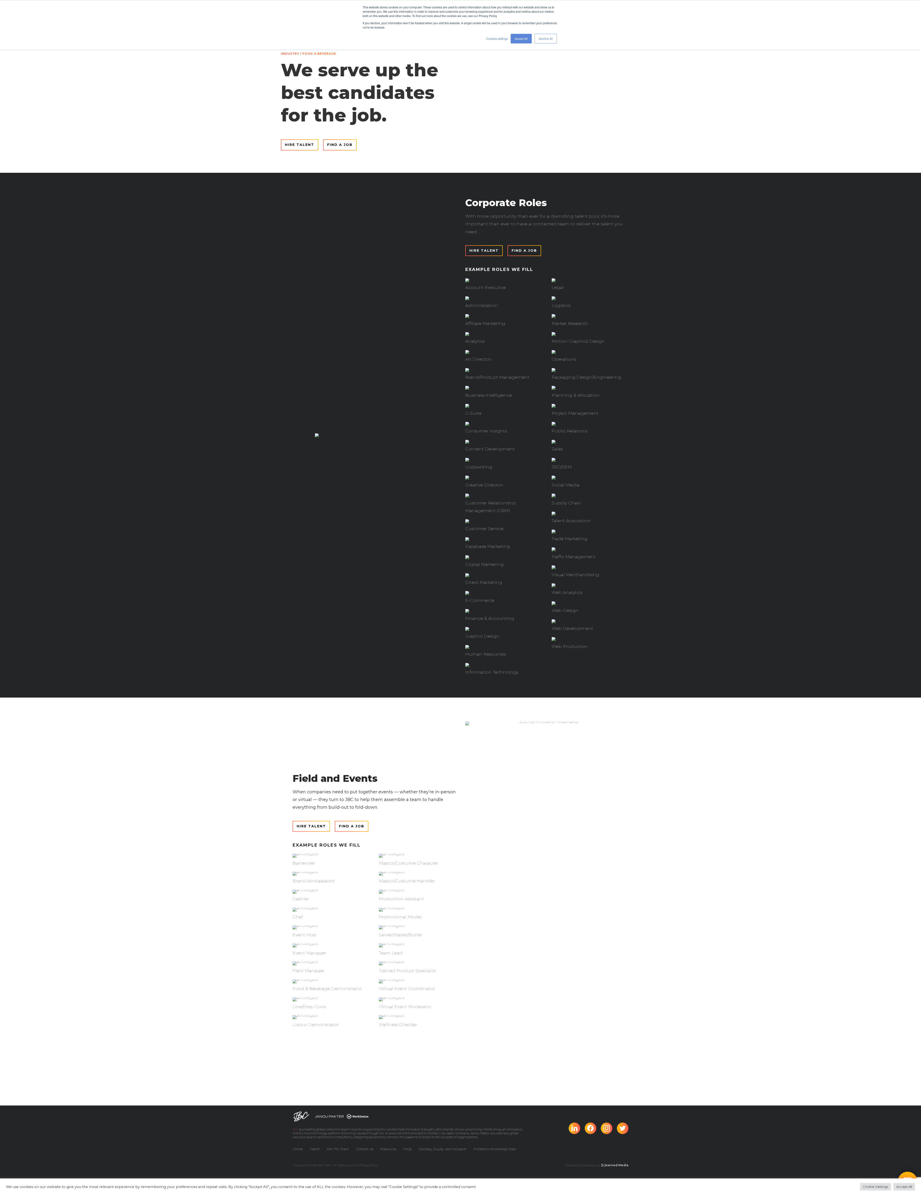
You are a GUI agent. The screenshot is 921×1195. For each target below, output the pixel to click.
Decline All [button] (546, 38)
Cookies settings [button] (497, 38)
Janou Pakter (480, 1133)
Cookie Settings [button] (875, 1187)
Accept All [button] (521, 38)
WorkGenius (492, 1129)
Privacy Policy (368, 1165)
